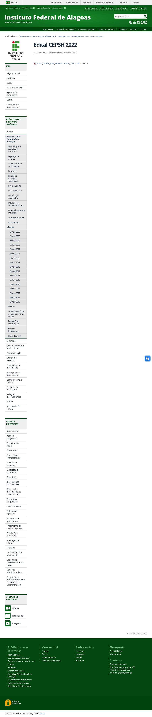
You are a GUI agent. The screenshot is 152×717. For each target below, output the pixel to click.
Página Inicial (24, 36)
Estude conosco (49, 657)
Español (134, 8)
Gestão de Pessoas (16, 671)
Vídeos (15, 608)
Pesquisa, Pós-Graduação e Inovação (51, 36)
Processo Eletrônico (107, 29)
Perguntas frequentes (51, 660)
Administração (14, 655)
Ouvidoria (123, 29)
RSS (145, 22)
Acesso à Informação (65, 29)
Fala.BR (133, 29)
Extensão (12, 667)
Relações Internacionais (18, 683)
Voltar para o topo (138, 633)
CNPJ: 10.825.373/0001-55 (121, 673)
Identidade (17, 615)
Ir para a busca (43, 8)
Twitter (142, 22)
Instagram (138, 22)
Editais (70, 36)
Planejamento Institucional (20, 679)
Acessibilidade (91, 8)
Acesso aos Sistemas (86, 29)
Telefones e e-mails (118, 664)
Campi (45, 654)
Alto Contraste (107, 8)
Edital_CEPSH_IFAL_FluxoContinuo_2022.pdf (58, 63)
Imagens (16, 623)
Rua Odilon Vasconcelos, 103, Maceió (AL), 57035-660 (122, 668)
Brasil (14, 2)
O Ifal (33, 36)
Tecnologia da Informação (19, 686)
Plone (43, 713)
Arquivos (79, 36)
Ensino (11, 664)
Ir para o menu (28, 8)
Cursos (45, 651)
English (143, 8)
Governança (48, 29)
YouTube (134, 22)
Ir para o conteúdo (12, 8)
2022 (86, 36)
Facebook (130, 22)
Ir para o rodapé (58, 8)
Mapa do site (122, 8)
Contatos (143, 29)
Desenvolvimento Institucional (21, 661)
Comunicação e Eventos (18, 658)
